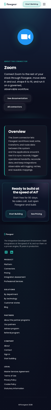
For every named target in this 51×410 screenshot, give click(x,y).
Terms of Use (10, 375)
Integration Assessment (15, 277)
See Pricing (36, 214)
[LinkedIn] (12, 252)
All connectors (14, 107)
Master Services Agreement (16, 371)
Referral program (12, 332)
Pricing (7, 273)
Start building (10, 358)
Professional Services (13, 281)
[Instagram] (6, 252)
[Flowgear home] (11, 4)
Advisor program (11, 328)
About (7, 345)
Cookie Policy (10, 384)
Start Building (31, 4)
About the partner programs (17, 320)
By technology (10, 298)
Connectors (9, 268)
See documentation (17, 98)
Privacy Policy (10, 380)
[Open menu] (44, 4)
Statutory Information (14, 388)
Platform (8, 264)
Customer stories (12, 302)
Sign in (7, 354)
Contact (8, 350)
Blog (6, 307)
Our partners (10, 324)
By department (11, 294)
